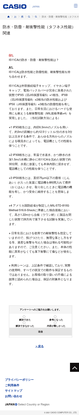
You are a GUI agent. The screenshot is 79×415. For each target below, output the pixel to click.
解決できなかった (25, 325)
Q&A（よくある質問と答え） (29, 16)
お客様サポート (15, 16)
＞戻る (39, 346)
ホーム (8, 16)
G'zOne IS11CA (36, 16)
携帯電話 (22, 16)
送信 (40, 331)
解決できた (25, 319)
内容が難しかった (56, 325)
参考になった (56, 319)
